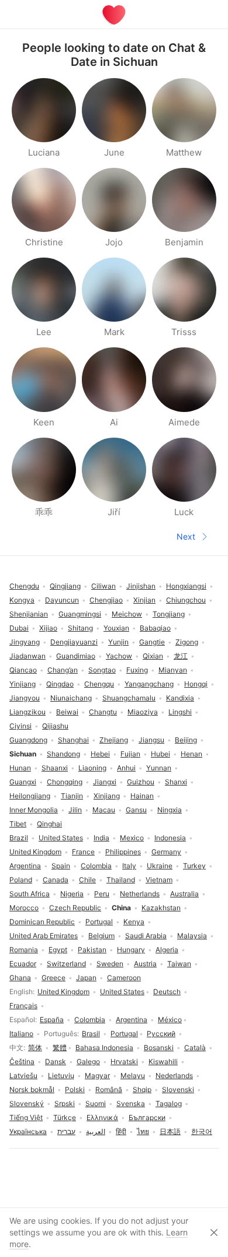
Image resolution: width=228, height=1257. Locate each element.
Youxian (116, 628)
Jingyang (24, 642)
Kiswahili (163, 1061)
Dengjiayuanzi (74, 642)
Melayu (132, 1075)
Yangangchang (149, 683)
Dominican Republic (42, 921)
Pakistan (92, 949)
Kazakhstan (161, 907)
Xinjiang (107, 795)
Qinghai (49, 823)
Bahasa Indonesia (104, 1047)
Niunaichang (71, 697)
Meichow (127, 614)
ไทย (143, 1131)
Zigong (186, 642)
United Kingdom (63, 991)
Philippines (123, 851)
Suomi (95, 1103)
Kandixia (180, 697)
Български (147, 1117)
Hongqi (196, 683)
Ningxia (169, 809)
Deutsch (167, 991)
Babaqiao (155, 628)
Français (23, 1005)
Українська (28, 1131)
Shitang (80, 628)
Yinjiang (22, 683)
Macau (103, 809)
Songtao (102, 670)
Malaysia (192, 935)
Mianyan (172, 670)
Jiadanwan (27, 656)
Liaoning (92, 767)
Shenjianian (28, 614)
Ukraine (159, 865)
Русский (161, 1033)
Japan (86, 977)
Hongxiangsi (186, 586)
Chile (87, 879)
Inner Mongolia (33, 809)
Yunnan (158, 767)
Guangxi (22, 781)
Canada (55, 879)
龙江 (181, 656)
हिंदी (121, 1131)
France (83, 851)
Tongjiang (169, 614)
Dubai (19, 628)
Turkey (194, 865)
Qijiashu (55, 725)
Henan (191, 753)
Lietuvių (61, 1075)
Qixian (153, 656)
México (170, 1019)
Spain (60, 865)
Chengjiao (106, 600)
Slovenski (178, 1089)
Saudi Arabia (146, 935)
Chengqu (99, 683)
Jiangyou (24, 697)
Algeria (167, 949)
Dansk (55, 1061)
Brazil (18, 837)
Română (108, 1089)
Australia (184, 893)
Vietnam (159, 879)
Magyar (97, 1075)
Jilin (75, 809)
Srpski (64, 1103)
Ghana (20, 977)
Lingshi (180, 711)
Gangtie (152, 642)
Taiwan (179, 963)
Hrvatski (124, 1061)
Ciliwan (103, 586)
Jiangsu (151, 739)
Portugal (124, 1033)
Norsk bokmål (31, 1089)
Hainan (142, 795)
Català (195, 1047)
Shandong (63, 753)
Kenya (133, 921)
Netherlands (140, 893)
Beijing (186, 739)
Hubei (160, 753)
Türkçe (64, 1117)
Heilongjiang (29, 795)
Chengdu (24, 586)
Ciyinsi (20, 725)
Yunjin (118, 642)
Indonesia (170, 837)
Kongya (21, 600)
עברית (66, 1131)
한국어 (201, 1131)
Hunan (20, 767)
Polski (75, 1089)
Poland (20, 879)
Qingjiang (65, 586)
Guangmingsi (79, 614)
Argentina (131, 1019)
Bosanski (159, 1047)
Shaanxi (55, 767)
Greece (53, 977)
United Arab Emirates (43, 935)
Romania (23, 949)
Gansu (136, 809)
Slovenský (26, 1103)
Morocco (24, 907)
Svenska (130, 1103)
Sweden (109, 963)
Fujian (130, 753)
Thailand (120, 879)
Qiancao (23, 670)
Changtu (103, 711)
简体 (35, 1047)
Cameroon (124, 977)
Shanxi (176, 781)
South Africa (29, 893)
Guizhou (140, 781)
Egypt (58, 949)
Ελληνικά (102, 1117)
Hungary (131, 949)
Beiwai (67, 711)
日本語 (170, 1131)
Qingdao (60, 683)
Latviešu (23, 1075)
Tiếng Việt (26, 1117)
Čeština (21, 1061)
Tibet (17, 823)
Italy (129, 865)
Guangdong (28, 739)
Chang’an (62, 670)
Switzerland (66, 963)
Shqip (142, 1089)
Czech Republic (75, 907)
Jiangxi (104, 781)
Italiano (21, 1033)
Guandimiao (75, 656)
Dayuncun (62, 600)
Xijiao (48, 628)
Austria (145, 963)
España (52, 1019)
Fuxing (137, 670)
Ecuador (22, 963)
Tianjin (72, 795)
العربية (95, 1131)
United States (122, 991)
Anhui (126, 767)
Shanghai (73, 739)
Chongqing (64, 781)
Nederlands (174, 1075)
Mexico (132, 837)
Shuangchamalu (129, 697)
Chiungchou (186, 600)
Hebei (100, 753)
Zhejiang (113, 739)
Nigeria (72, 893)
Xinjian (144, 600)
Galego (88, 1061)
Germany (166, 851)
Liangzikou (27, 711)
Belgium (101, 935)
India (101, 837)
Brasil (91, 1033)
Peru (101, 893)
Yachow (119, 656)
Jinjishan (141, 586)
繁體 (60, 1047)
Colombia (89, 1019)
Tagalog (169, 1103)
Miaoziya (142, 711)
